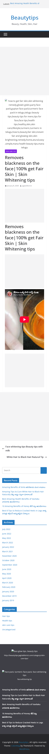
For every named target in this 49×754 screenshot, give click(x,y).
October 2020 (8, 560)
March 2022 (7, 542)
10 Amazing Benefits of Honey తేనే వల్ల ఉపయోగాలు (24, 506)
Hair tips (6, 616)
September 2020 (9, 565)
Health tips (7, 620)
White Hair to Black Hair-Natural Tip (25, 457)
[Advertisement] (24, 71)
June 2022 (6, 533)
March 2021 (7, 551)
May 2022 (6, 538)
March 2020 (7, 582)
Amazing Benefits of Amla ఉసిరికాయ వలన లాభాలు (23, 487)
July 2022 (6, 529)
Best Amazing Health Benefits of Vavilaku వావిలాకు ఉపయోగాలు (24, 5)
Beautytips (24, 17)
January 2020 (8, 591)
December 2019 (9, 596)
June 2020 (6, 569)
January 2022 (8, 547)
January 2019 (8, 600)
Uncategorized (8, 629)
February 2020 (8, 587)
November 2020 (9, 556)
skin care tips (11, 151)
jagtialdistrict (27, 186)
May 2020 (6, 573)
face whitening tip (24, 679)
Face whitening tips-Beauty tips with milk (24, 448)
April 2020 (6, 578)
